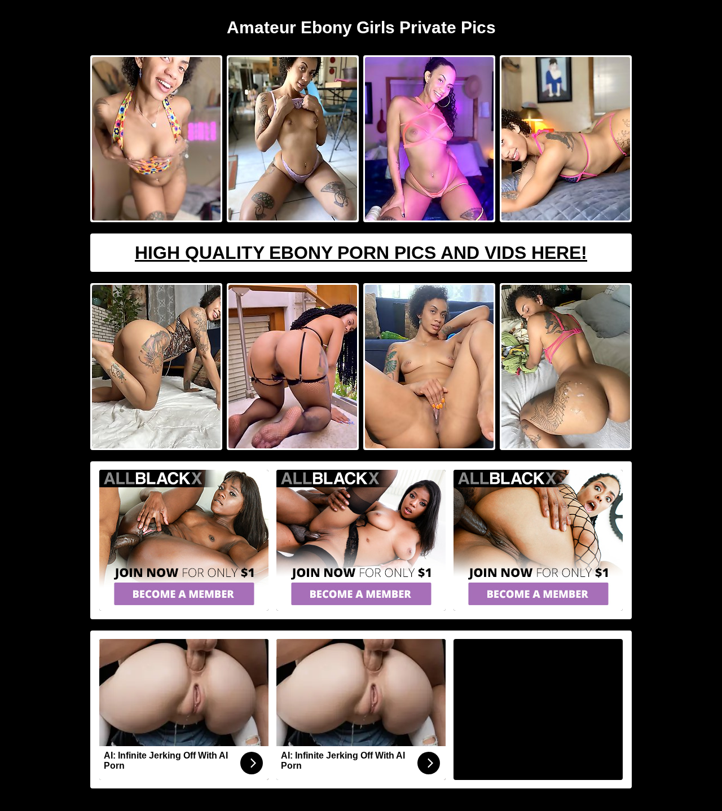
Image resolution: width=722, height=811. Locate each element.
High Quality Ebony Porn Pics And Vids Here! (361, 253)
